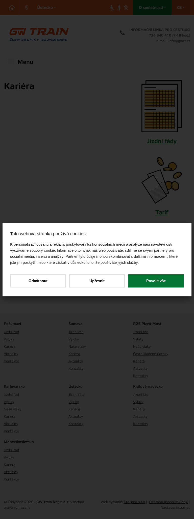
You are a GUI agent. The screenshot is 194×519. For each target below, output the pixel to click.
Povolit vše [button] (156, 281)
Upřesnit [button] (97, 281)
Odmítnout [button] (38, 281)
